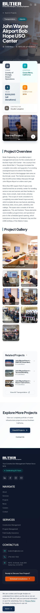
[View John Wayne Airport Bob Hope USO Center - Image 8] (11, 333)
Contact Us (20, 437)
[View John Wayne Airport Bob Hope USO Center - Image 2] (11, 278)
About (5, 492)
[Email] (21, 478)
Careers (5, 508)
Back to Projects (10, 13)
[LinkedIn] (5, 478)
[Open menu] (35, 5)
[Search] (31, 5)
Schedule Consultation (18, 579)
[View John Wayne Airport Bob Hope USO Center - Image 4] (11, 296)
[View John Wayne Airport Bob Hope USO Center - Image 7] (29, 314)
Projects (5, 500)
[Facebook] (10, 478)
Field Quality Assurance (11, 533)
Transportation (9, 19)
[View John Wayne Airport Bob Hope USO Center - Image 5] (29, 296)
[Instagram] (16, 478)
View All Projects (18, 430)
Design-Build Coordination (12, 537)
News (4, 504)
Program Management (10, 529)
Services (6, 496)
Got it (7, 609)
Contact (5, 512)
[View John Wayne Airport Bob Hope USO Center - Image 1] (20, 251)
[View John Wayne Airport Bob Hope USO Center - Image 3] (29, 278)
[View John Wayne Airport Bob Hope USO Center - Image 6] (11, 314)
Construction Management (12, 525)
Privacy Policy (30, 601)
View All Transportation (18, 392)
